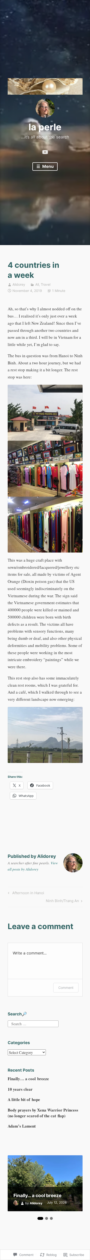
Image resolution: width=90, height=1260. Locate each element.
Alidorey (18, 284)
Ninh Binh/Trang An (62, 901)
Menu (47, 166)
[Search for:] (33, 1022)
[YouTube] (45, 151)
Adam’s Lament (22, 1126)
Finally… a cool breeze (28, 1079)
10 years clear (20, 1089)
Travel (45, 284)
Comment (65, 988)
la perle (45, 126)
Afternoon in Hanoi (25, 893)
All (37, 284)
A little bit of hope (24, 1099)
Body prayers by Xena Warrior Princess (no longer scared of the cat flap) (43, 1113)
